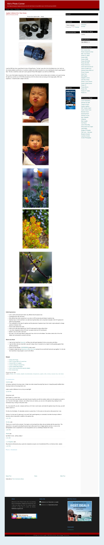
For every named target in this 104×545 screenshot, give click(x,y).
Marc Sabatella (84, 117)
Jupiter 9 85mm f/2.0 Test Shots (16, 13)
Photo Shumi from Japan (87, 126)
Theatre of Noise (85, 104)
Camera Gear (29, 9)
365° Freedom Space (86, 108)
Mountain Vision (85, 111)
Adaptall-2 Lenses (85, 77)
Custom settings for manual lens (16, 364)
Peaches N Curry (85, 115)
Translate (77, 27)
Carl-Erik (8, 382)
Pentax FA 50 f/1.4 (85, 64)
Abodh (7, 433)
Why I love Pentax (85, 53)
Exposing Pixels (85, 113)
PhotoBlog (17, 9)
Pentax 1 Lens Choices (86, 81)
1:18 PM (8, 446)
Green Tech (84, 74)
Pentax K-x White (85, 55)
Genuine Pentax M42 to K (87, 70)
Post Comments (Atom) (18, 479)
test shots (61, 374)
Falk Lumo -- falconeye (86, 132)
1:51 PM (8, 418)
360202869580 (24, 347)
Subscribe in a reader (53, 502)
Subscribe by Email (53, 504)
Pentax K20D (84, 57)
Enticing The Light (85, 102)
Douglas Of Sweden (86, 130)
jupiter (42, 374)
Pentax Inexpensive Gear (87, 51)
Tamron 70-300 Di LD (86, 68)
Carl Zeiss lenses (85, 79)
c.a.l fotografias (9, 441)
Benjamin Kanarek (85, 134)
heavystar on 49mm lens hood (28, 349)
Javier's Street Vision (86, 110)
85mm (11, 374)
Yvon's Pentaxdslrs (85, 100)
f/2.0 (15, 374)
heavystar (23, 342)
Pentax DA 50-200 (85, 61)
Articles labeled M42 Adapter (16, 366)
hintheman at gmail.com (17, 508)
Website (23, 9)
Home (7, 9)
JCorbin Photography (86, 137)
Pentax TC (83, 85)
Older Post (62, 476)
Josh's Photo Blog (85, 124)
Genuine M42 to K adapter (15, 363)
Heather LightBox (85, 106)
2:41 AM (8, 438)
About (11, 9)
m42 (45, 374)
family (18, 374)
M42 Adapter (84, 76)
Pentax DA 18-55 (85, 63)
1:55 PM (8, 429)
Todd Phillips (84, 128)
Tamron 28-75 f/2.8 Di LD (87, 66)
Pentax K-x (84, 92)
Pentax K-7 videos (85, 90)
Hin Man (8, 422)
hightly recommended (26, 374)
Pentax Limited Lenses (86, 83)
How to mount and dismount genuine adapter (19, 368)
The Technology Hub (74, 535)
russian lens (54, 374)
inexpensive (36, 374)
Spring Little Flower (13, 359)
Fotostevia (83, 24)
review (49, 374)
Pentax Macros (84, 87)
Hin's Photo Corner (16, 3)
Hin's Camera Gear (13, 370)
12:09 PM (8, 391)
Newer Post (8, 476)
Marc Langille (84, 121)
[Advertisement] (72, 58)
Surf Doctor (84, 123)
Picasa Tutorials (85, 72)
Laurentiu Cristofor (85, 136)
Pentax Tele (84, 89)
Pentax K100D (84, 59)
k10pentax (83, 119)
